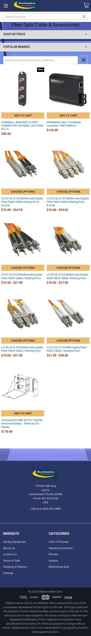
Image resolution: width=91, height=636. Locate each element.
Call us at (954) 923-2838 (46, 508)
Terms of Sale (11, 560)
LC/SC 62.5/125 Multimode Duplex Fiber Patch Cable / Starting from (22, 349)
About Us (9, 548)
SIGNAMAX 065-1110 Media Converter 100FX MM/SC (64, 124)
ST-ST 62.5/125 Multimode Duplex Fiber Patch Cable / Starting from (21, 276)
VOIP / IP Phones (59, 541)
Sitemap (8, 573)
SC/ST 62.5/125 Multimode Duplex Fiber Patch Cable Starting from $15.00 (22, 202)
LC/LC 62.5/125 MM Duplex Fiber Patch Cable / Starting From (67, 349)
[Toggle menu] (6, 6)
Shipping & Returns (15, 566)
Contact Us (10, 554)
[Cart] (86, 5)
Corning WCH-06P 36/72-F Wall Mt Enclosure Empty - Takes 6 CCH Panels (22, 424)
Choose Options (23, 191)
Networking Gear (59, 566)
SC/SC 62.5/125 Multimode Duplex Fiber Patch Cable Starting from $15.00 (68, 202)
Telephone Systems (61, 548)
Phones (53, 554)
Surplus (53, 560)
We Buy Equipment (14, 541)
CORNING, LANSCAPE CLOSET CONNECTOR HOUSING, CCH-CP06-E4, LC (22, 126)
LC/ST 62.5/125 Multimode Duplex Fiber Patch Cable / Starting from (67, 276)
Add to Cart (23, 115)
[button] (84, 60)
